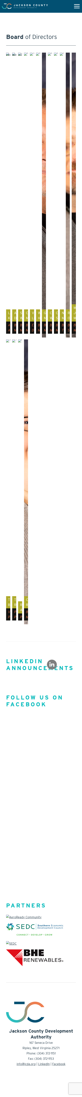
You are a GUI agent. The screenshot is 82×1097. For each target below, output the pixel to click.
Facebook (58, 1064)
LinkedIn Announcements (40, 664)
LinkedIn (44, 1064)
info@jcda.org (26, 1064)
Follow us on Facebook (34, 701)
